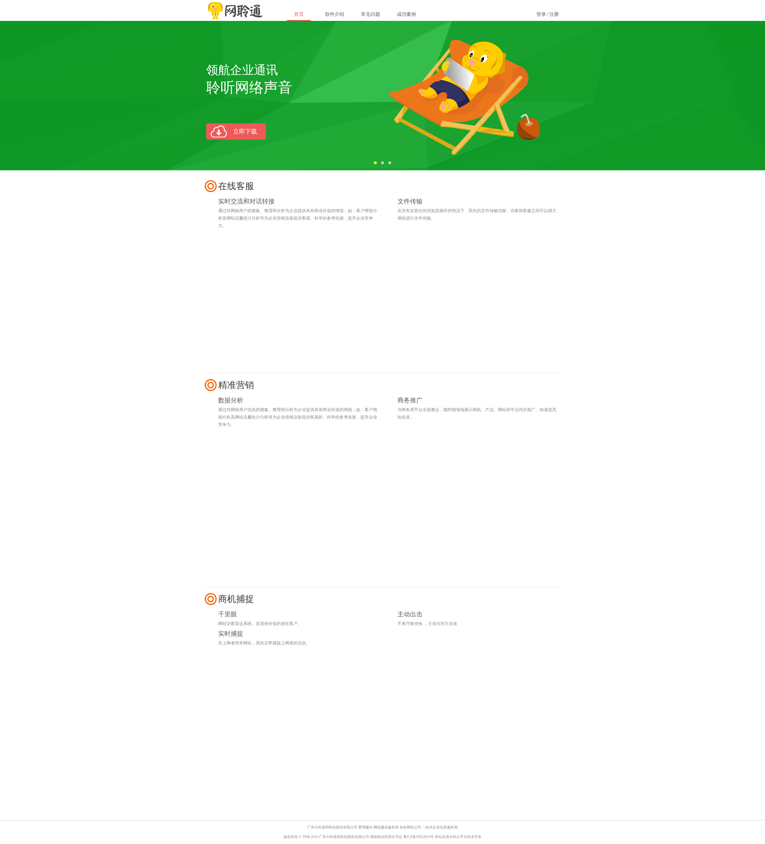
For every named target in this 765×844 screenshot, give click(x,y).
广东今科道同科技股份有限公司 (332, 827)
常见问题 (370, 14)
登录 (541, 14)
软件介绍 (334, 14)
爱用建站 (365, 827)
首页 (299, 14)
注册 (554, 14)
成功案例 (406, 14)
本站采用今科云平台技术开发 (458, 837)
